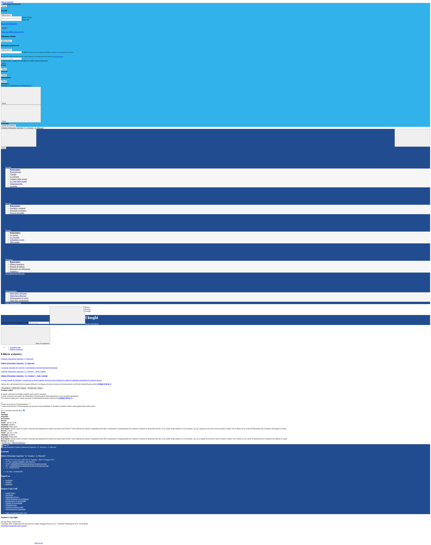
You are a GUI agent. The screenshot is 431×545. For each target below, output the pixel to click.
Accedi (4, 6)
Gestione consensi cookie (14, 507)
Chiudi (4, 69)
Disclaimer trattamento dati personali (14, 526)
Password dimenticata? (9, 24)
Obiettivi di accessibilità (13, 503)
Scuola (87, 309)
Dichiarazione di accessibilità (15, 501)
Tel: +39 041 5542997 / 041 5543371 (22, 462)
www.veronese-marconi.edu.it (12, 410)
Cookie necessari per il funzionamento (14, 404)
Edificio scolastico (16, 349)
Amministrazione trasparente (15, 509)
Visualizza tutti (15, 347)
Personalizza (6, 388)
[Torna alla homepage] (215, 128)
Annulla (4, 126)
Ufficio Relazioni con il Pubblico (17, 499)
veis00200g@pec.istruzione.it (29, 466)
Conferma (12, 126)
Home (87, 307)
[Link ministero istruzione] (11, 4)
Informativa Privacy (12, 497)
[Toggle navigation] (18, 138)
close (3, 148)
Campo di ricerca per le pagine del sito (14, 323)
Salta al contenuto (7, 2)
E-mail (24, 52)
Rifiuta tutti (19, 388)
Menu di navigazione (42, 343)
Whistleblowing (11, 505)
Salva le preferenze (18, 443)
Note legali (9, 495)
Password (25, 20)
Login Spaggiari (58, 56)
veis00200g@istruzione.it (28, 464)
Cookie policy (10, 493)
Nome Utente (27, 17)
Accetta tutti (35, 388)
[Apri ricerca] (412, 138)
